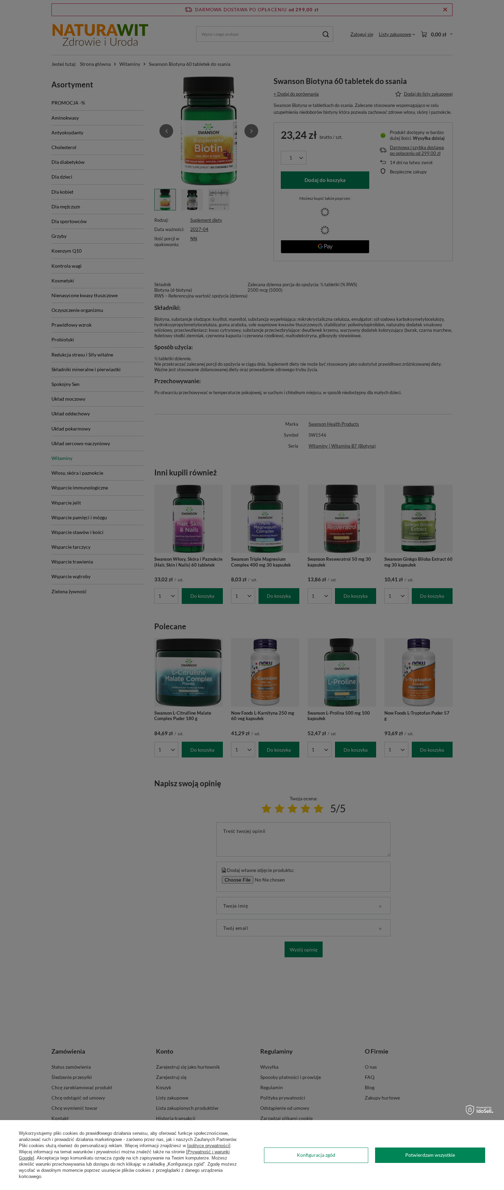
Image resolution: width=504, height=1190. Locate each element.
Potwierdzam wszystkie (430, 1155)
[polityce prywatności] (208, 1145)
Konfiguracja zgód (316, 1155)
